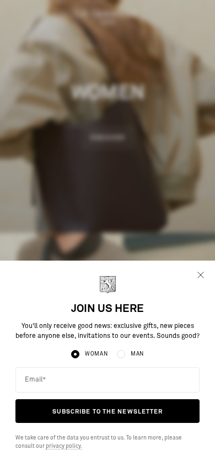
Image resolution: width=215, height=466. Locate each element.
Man (137, 354)
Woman (96, 354)
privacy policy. (63, 446)
